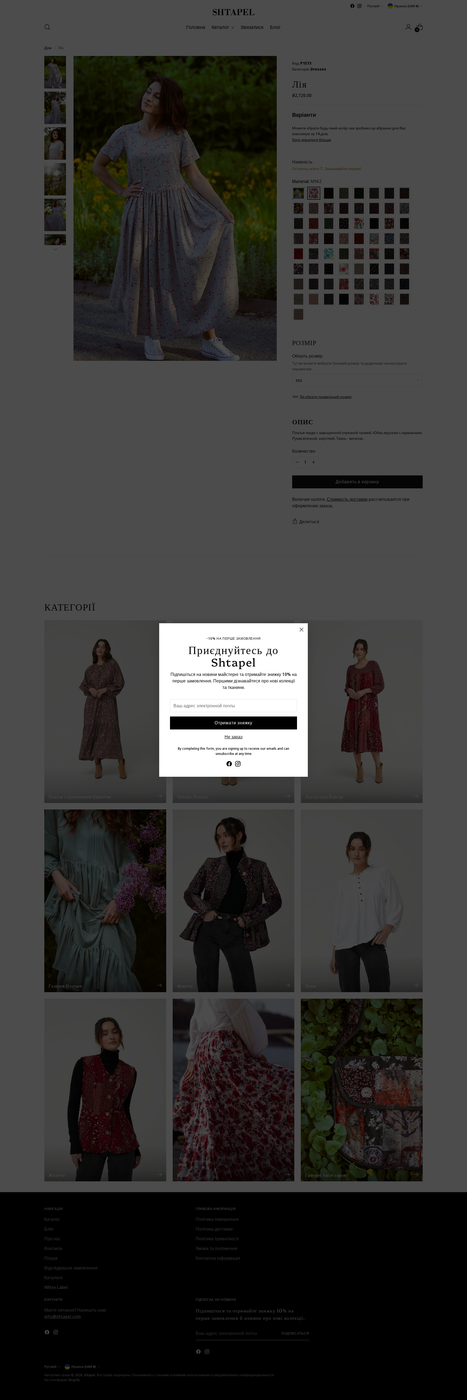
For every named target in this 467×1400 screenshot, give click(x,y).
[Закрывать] (301, 629)
